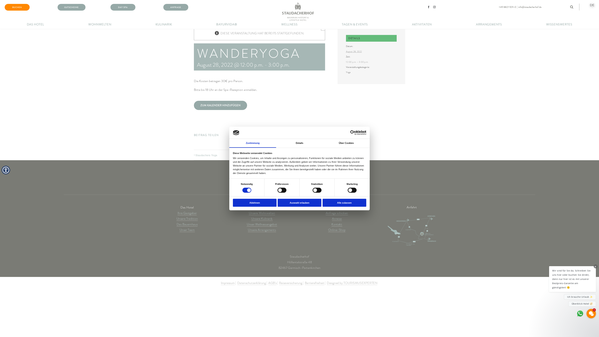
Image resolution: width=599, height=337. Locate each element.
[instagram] (434, 7)
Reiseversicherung (290, 283)
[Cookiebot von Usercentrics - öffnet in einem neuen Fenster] (352, 132)
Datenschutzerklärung (251, 283)
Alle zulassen (344, 202)
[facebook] (428, 7)
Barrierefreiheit (314, 283)
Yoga (348, 72)
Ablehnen (254, 202)
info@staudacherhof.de (530, 7)
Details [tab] (299, 143)
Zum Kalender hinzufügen (220, 105)
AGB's (272, 283)
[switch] (282, 190)
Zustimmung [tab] (253, 143)
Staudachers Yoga (206, 155)
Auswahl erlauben (299, 202)
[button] (572, 279)
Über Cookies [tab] (346, 143)
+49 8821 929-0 (507, 7)
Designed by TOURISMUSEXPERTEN (352, 283)
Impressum (228, 283)
